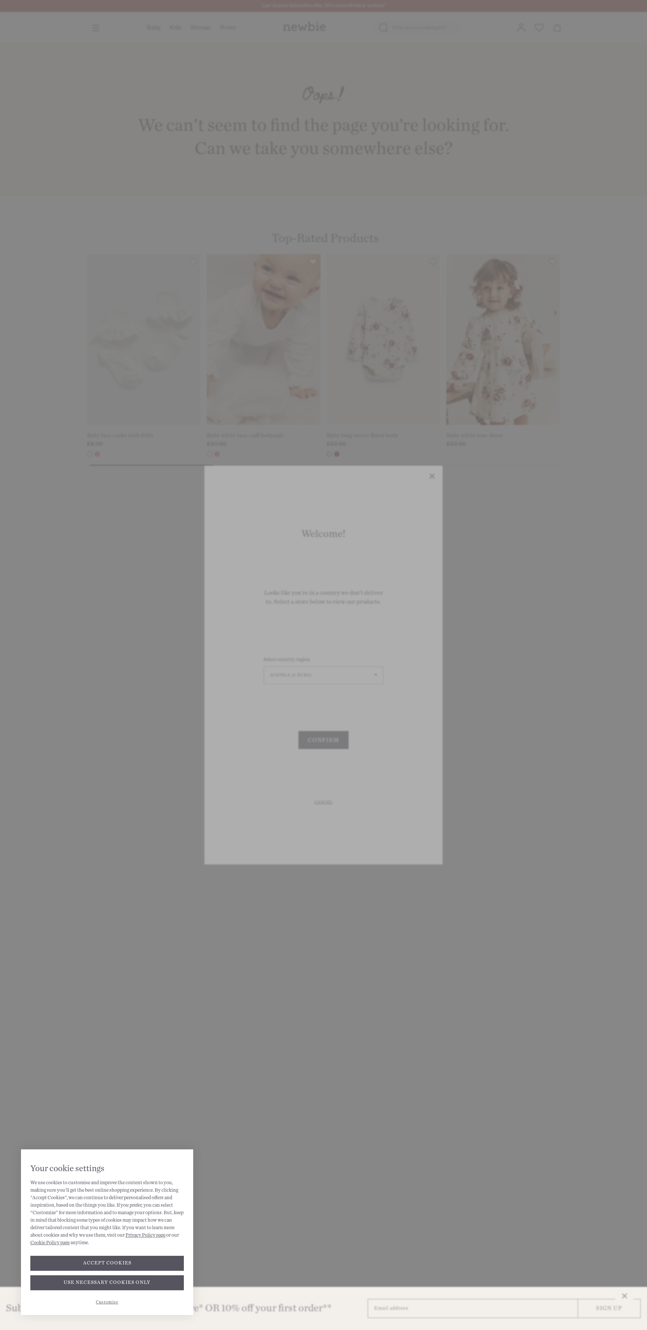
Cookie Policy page (50, 1242)
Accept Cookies (107, 1263)
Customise (107, 1302)
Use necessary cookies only (107, 1282)
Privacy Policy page (145, 1235)
